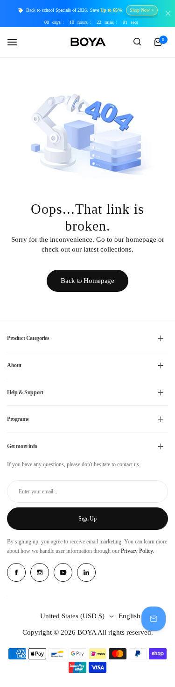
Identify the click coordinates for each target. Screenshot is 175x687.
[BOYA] (88, 42)
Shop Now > (142, 10)
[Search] (137, 42)
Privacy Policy (137, 551)
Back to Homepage (87, 280)
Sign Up (87, 518)
